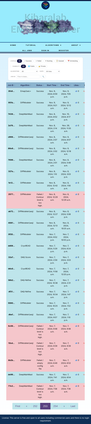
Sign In (45, 50)
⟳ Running (48, 61)
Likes (77, 85)
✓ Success (28, 61)
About (76, 45)
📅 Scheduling (73, 61)
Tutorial (31, 45)
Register (64, 50)
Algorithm (25, 85)
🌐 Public (31, 66)
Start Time (52, 85)
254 (55, 406)
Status (40, 85)
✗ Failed (38, 61)
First (17, 406)
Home (13, 45)
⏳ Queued (60, 61)
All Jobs (27, 50)
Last (73, 406)
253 (45, 406)
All (19, 61)
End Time (66, 85)
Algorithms (53, 45)
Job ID (11, 85)
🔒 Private (42, 66)
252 (35, 406)
